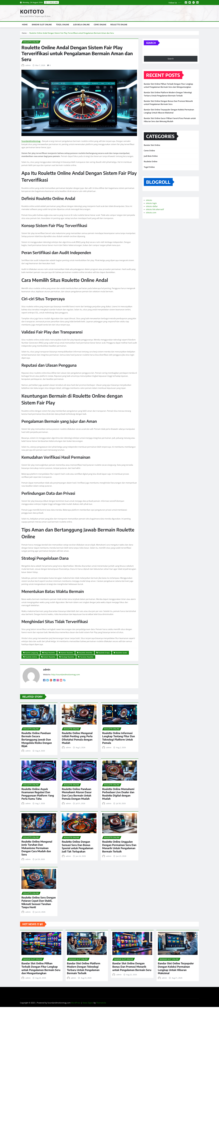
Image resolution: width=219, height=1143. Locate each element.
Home (25, 24)
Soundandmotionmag (30, 141)
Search (151, 42)
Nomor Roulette (67, 653)
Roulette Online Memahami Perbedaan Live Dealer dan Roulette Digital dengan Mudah (118, 793)
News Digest (88, 1003)
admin (28, 65)
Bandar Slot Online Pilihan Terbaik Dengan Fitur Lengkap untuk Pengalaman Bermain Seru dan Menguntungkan (40, 968)
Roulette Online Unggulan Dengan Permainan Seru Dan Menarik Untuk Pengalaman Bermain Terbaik (119, 846)
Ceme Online (100, 24)
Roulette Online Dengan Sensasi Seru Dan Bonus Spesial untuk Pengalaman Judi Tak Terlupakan (77, 846)
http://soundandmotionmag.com (65, 674)
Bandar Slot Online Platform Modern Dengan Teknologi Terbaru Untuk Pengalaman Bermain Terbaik (83, 968)
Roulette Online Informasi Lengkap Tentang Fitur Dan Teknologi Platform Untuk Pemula (118, 737)
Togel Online (62, 24)
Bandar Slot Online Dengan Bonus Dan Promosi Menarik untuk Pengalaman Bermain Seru (131, 966)
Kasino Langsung (31, 653)
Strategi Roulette (67, 657)
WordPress (76, 1003)
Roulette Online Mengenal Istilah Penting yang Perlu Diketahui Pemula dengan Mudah (77, 737)
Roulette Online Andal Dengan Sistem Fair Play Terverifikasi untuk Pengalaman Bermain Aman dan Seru (71, 33)
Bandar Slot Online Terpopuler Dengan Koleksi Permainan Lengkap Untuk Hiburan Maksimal (176, 968)
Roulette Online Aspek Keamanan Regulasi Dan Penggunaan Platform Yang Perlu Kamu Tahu (37, 793)
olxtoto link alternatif (155, 209)
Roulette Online (118, 24)
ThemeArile (101, 1003)
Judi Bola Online (81, 24)
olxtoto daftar (152, 206)
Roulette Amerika (85, 653)
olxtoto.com (151, 212)
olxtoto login (151, 203)
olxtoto (149, 200)
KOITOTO (32, 11)
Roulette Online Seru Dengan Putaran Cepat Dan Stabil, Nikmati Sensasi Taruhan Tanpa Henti (38, 902)
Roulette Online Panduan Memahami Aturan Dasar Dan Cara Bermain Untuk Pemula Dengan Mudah (77, 793)
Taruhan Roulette (86, 657)
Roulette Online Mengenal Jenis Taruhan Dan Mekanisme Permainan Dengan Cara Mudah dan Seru (36, 848)
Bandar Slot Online (42, 24)
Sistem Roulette (49, 657)
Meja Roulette (49, 653)
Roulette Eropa (104, 653)
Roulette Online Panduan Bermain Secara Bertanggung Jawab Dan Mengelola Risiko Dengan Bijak (36, 739)
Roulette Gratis (121, 653)
